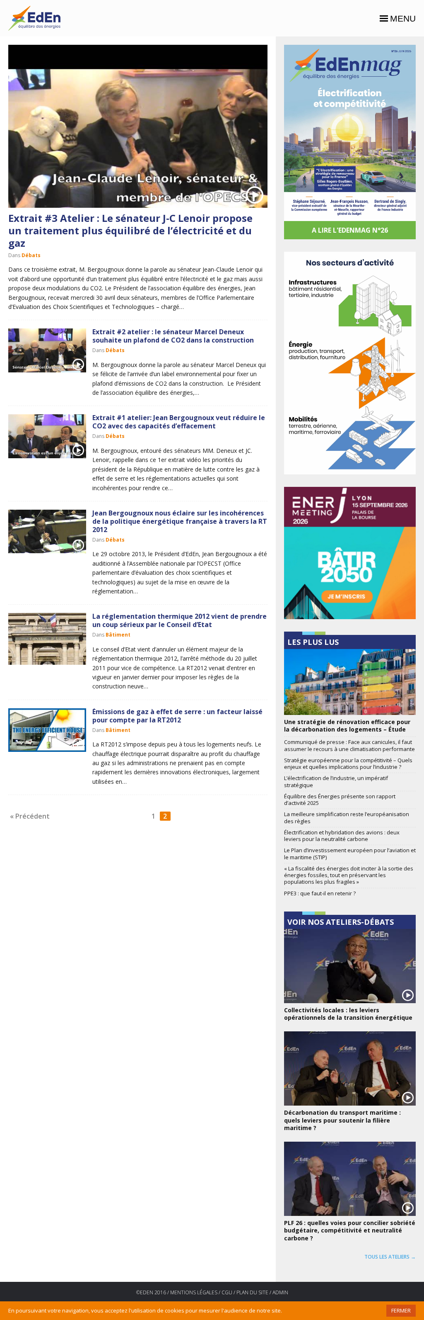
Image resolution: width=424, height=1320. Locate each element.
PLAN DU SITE (252, 1292)
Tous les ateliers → (390, 1256)
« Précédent (30, 816)
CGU (227, 1292)
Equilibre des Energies (34, 18)
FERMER (401, 1310)
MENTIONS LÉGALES (193, 1292)
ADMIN (280, 1292)
